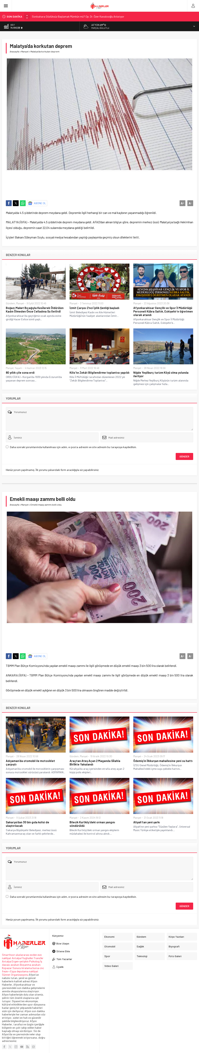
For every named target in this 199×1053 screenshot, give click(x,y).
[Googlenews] (33, 1046)
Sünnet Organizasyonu (15, 974)
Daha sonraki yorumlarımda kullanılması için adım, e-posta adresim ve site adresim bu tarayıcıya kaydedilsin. (73, 447)
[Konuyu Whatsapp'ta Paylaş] (23, 203)
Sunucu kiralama (22, 968)
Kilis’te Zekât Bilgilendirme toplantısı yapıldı (99, 372)
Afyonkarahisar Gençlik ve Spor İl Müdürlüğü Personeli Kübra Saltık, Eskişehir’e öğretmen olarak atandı (163, 311)
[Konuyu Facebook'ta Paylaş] (9, 203)
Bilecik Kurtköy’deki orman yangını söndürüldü (92, 823)
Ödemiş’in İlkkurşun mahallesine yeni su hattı (163, 761)
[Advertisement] (99, 183)
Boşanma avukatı (30, 964)
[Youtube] (21, 1046)
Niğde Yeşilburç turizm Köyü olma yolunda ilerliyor (161, 374)
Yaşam (18, 368)
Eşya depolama (19, 971)
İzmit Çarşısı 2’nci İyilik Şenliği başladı (94, 308)
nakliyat (33, 971)
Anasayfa (14, 51)
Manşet (25, 51)
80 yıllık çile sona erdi (20, 372)
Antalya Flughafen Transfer (27, 958)
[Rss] (27, 1046)
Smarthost (8, 954)
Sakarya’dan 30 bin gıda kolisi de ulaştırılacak (27, 823)
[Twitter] (10, 1046)
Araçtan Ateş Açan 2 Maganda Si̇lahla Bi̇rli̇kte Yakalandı (95, 762)
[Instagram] (16, 1046)
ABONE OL (40, 203)
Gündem (10, 303)
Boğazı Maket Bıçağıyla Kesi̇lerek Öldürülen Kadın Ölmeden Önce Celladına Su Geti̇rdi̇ (35, 309)
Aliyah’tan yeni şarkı (146, 822)
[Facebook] (4, 1046)
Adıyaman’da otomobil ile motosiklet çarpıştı (30, 762)
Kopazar (7, 968)
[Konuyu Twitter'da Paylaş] (16, 203)
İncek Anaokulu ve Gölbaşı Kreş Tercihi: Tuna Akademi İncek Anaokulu (72, 16)
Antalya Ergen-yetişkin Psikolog (21, 961)
